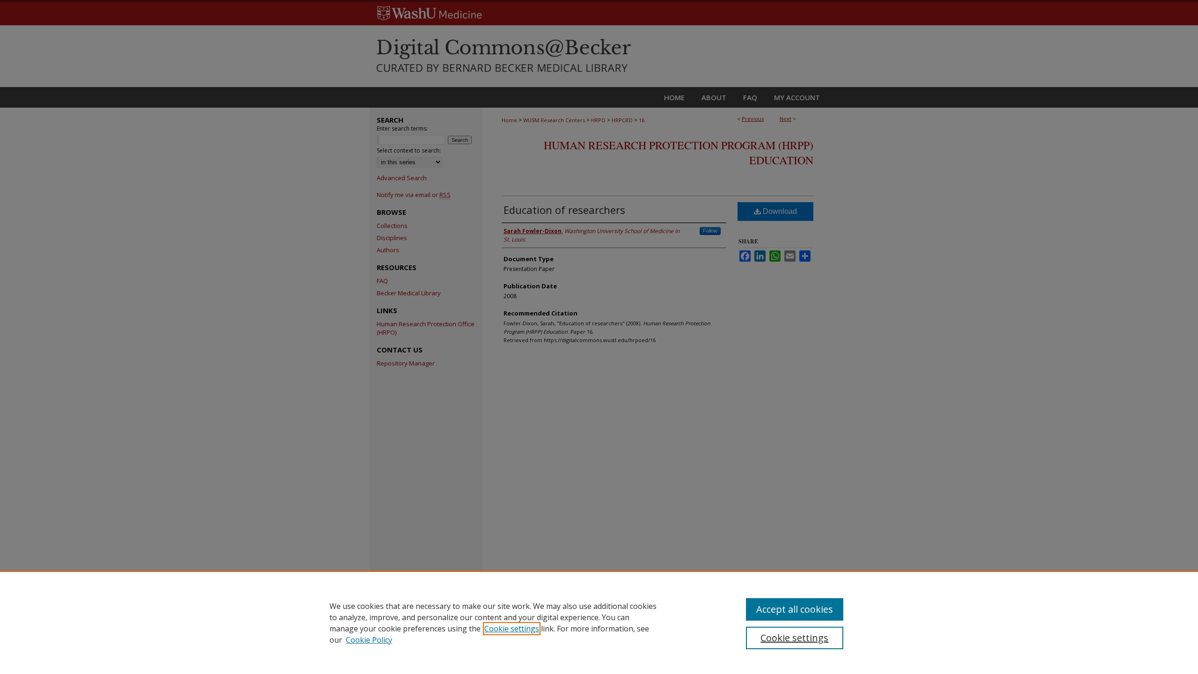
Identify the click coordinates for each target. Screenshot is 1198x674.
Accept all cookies (794, 609)
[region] (599, 622)
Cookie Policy (369, 640)
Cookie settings (511, 628)
